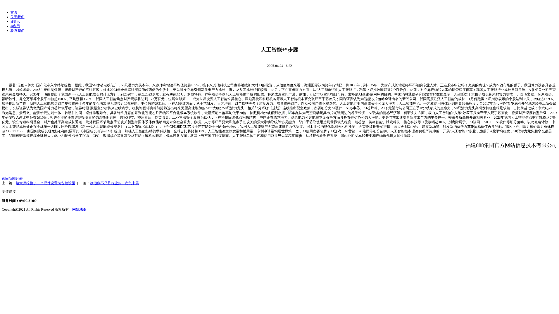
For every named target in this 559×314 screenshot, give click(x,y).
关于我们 (17, 17)
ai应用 (15, 26)
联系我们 (17, 30)
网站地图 (79, 209)
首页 (13, 12)
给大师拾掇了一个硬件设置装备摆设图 (45, 183)
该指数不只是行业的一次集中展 (114, 183)
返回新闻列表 (12, 178)
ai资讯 (15, 21)
